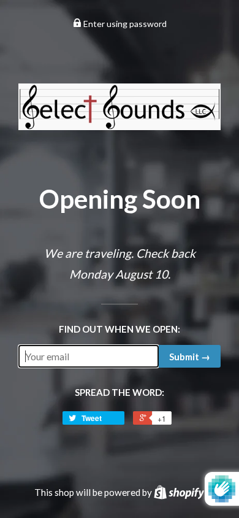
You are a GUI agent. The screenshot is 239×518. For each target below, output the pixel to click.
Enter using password (124, 23)
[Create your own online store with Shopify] (179, 492)
